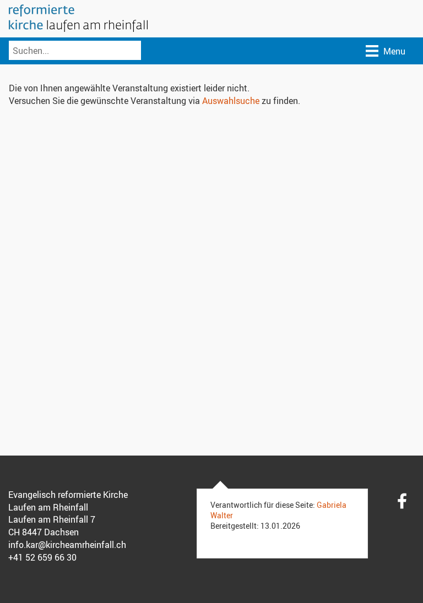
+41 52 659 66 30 (42, 557)
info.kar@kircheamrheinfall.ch (67, 545)
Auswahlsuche (230, 101)
